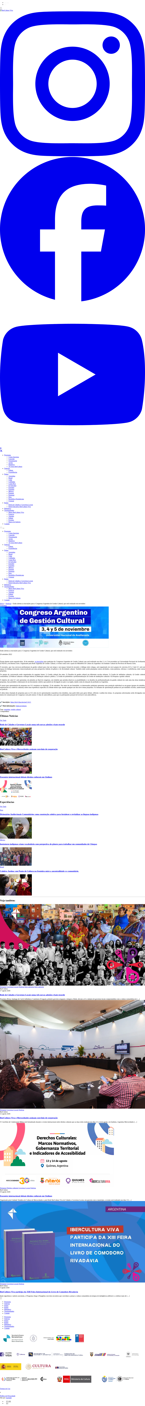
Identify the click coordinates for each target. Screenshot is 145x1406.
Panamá (11, 493)
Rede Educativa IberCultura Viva (19, 507)
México (11, 491)
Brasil (10, 478)
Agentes (11, 516)
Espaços (11, 514)
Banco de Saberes (14, 522)
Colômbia (11, 482)
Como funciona (13, 457)
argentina (7, 709)
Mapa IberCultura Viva (16, 512)
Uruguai (11, 501)
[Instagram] (72, 156)
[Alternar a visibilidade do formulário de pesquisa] (3, 528)
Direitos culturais (12, 1188)
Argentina (11, 476)
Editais (10, 470)
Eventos (11, 520)
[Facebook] (72, 301)
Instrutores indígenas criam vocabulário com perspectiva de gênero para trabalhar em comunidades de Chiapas (48, 844)
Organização (12, 461)
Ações (10, 463)
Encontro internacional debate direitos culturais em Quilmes (26, 777)
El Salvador (12, 486)
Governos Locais (13, 987)
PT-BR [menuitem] (6, 3)
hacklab (9, 1398)
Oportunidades (9, 510)
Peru (10, 497)
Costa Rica (12, 484)
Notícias (7, 468)
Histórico (11, 465)
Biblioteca (7, 508)
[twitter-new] (1, 451)
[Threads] (0, 448)
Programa (7, 455)
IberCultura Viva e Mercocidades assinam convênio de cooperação (29, 749)
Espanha (11, 489)
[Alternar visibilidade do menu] (1, 8)
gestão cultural (16, 709)
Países (6, 474)
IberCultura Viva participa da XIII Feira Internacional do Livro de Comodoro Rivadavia (39, 1292)
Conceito (11, 459)
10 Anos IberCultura (15, 466)
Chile (10, 480)
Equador (11, 487)
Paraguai (11, 495)
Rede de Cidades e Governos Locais (20, 505)
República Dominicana (16, 499)
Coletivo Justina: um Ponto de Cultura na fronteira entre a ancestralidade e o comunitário (39, 871)
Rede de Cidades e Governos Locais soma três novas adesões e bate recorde (32, 724)
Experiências (12, 472)
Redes (6, 503)
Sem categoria (29, 987)
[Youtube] (72, 446)
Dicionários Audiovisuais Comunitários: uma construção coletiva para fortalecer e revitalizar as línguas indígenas (49, 814)
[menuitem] (6, 3)
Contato (7, 524)
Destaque (3, 987)
